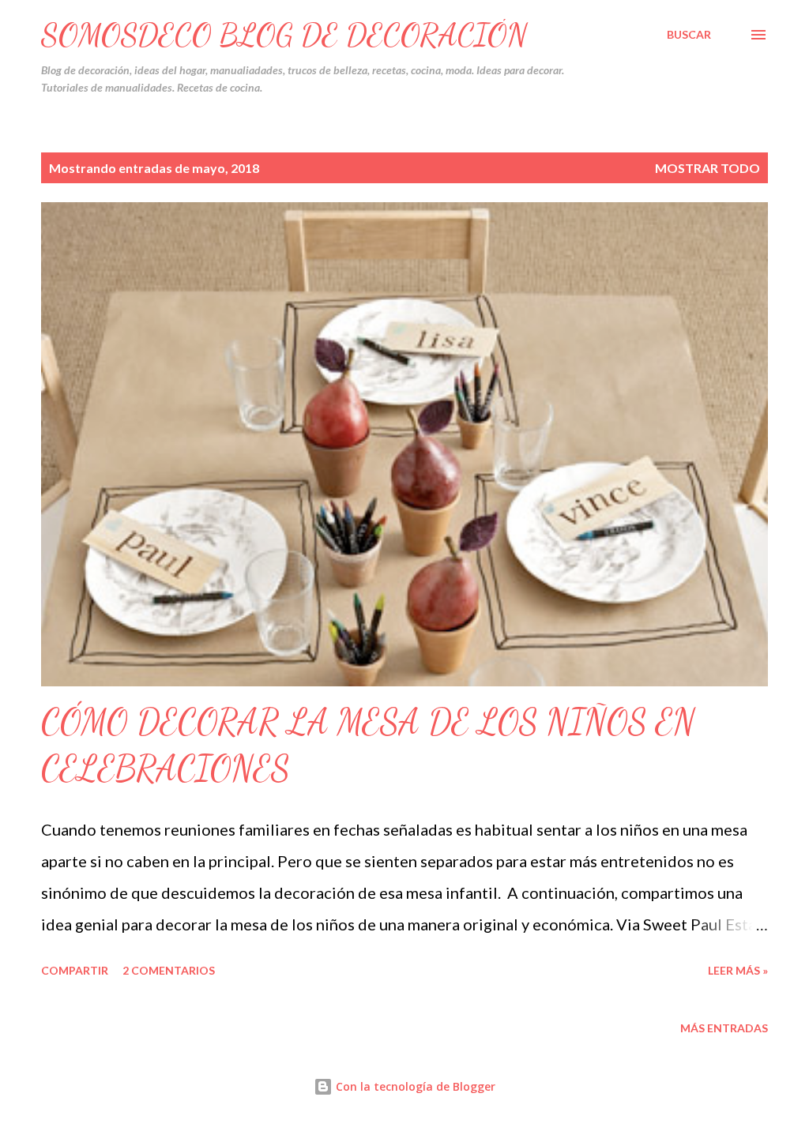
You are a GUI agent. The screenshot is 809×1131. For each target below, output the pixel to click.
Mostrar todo (707, 167)
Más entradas (724, 1028)
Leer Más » (738, 970)
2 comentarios (168, 970)
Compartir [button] (74, 970)
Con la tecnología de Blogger (414, 1086)
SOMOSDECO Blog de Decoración (284, 35)
